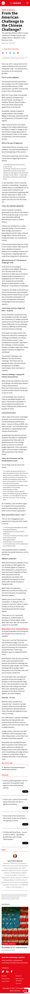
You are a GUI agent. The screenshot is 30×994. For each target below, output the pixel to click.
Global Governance (8, 10)
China (3, 895)
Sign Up (24, 991)
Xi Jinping (16, 898)
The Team (18, 983)
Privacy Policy (5, 978)
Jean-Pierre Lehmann (11, 49)
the (15, 3)
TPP (25, 895)
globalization (9, 895)
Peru (22, 895)
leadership (16, 895)
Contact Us (19, 976)
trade (3, 898)
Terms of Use (5, 981)
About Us (4, 976)
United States (9, 898)
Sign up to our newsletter (20, 979)
